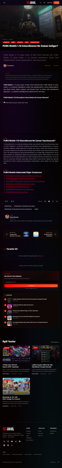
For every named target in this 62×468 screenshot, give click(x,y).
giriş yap (40, 256)
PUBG (26, 42)
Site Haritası (53, 462)
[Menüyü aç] (4, 2)
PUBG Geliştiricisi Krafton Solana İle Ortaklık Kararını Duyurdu (24, 176)
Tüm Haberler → (55, 342)
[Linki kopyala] (56, 201)
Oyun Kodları (29, 440)
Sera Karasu (14, 217)
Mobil (13, 42)
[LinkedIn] (4, 445)
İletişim (52, 433)
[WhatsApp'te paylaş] (53, 201)
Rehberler (28, 438)
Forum (39, 431)
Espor (27, 435)
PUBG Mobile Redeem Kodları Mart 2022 (17, 187)
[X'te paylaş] (45, 201)
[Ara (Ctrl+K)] (40, 2)
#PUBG (36, 209)
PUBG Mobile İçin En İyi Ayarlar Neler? (17, 192)
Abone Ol (31, 285)
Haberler (11, 39)
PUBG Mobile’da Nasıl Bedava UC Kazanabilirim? (20, 189)
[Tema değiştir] (44, 2)
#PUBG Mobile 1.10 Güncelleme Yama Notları (24, 206)
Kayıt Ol (56, 2)
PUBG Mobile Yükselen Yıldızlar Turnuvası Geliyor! (20, 178)
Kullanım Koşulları (38, 454)
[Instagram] (8, 441)
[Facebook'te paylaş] (49, 201)
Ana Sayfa (5, 39)
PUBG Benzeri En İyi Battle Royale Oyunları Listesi (20, 184)
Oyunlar (20, 42)
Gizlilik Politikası (6, 454)
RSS (58, 462)
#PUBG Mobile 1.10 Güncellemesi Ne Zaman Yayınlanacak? (18, 209)
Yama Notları (35, 42)
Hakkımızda (53, 431)
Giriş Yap (49, 2)
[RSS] (12, 445)
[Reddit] (8, 445)
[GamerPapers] (30, 2)
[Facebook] (19, 441)
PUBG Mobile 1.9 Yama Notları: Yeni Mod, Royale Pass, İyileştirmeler (25, 181)
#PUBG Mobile (8, 206)
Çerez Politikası (28, 454)
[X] (4, 441)
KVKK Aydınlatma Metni (17, 454)
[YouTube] (12, 441)
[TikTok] (15, 441)
